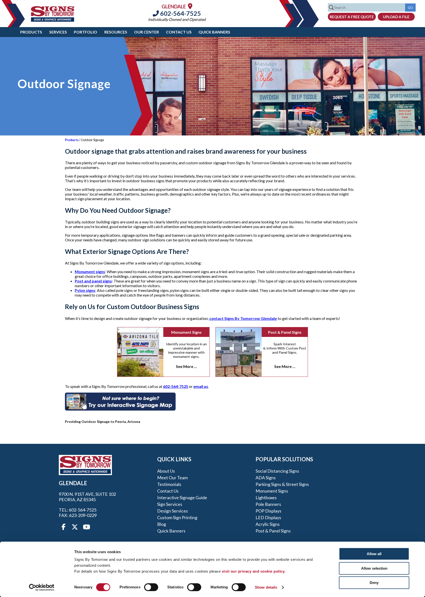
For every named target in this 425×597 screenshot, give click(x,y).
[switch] (151, 587)
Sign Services (169, 504)
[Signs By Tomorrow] (53, 20)
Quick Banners (214, 32)
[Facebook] (63, 527)
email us (200, 386)
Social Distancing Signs (277, 471)
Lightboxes (266, 497)
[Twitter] (74, 527)
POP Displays (268, 511)
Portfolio (85, 32)
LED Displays (268, 517)
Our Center (146, 32)
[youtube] (86, 527)
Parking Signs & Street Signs (282, 484)
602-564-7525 (180, 13)
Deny (374, 582)
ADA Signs (266, 477)
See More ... (186, 366)
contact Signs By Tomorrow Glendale (243, 318)
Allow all (374, 554)
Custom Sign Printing (177, 517)
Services (58, 32)
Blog (161, 524)
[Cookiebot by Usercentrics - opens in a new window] (41, 587)
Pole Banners (268, 504)
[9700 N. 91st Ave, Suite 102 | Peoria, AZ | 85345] (190, 6)
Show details (266, 587)
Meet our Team (172, 477)
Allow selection (374, 568)
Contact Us (179, 32)
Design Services (172, 511)
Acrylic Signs (268, 524)
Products (31, 32)
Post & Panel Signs (285, 332)
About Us (166, 471)
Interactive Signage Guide (182, 497)
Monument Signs (186, 332)
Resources (115, 32)
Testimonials (169, 484)
